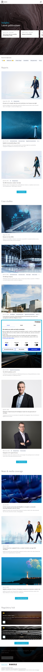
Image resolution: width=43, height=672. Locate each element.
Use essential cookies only (8, 349)
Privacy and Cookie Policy (8, 338)
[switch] (16, 345)
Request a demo (4, 664)
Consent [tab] (8, 325)
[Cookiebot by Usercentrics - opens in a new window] (35, 322)
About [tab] (35, 325)
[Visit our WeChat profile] (16, 664)
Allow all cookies (34, 349)
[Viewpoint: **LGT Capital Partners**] (21, 439)
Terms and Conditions (14, 668)
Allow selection (21, 349)
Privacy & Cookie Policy (22, 668)
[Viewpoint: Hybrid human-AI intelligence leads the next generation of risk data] (21, 399)
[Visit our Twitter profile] (12, 664)
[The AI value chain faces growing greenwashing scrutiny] (10, 34)
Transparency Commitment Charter (7, 667)
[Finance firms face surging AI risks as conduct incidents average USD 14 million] (21, 535)
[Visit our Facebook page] (10, 664)
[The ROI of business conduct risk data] (21, 169)
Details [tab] (21, 325)
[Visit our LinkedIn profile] (14, 664)
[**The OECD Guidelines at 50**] (21, 358)
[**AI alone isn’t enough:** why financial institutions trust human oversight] (21, 90)
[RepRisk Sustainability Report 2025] (21, 130)
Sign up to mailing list (8, 657)
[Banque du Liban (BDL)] (30, 34)
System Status (7, 668)
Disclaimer (3, 668)
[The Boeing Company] (21, 263)
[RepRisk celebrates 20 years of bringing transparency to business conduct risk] (21, 576)
